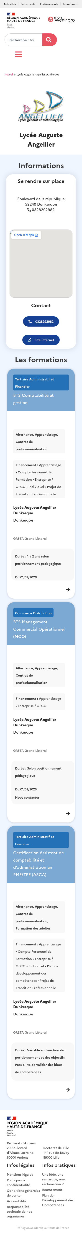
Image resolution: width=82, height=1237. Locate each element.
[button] (41, 321)
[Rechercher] (49, 39)
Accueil (9, 74)
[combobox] (23, 39)
